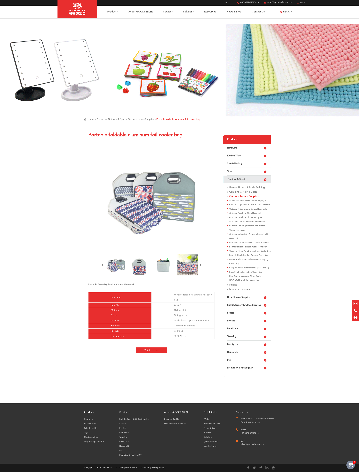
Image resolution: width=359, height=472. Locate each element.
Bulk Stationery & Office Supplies (244, 305)
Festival (231, 321)
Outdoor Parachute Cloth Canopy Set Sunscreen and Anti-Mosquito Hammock (247, 219)
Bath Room (233, 329)
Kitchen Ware (234, 156)
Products (112, 12)
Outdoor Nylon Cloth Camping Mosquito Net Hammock (249, 236)
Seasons (231, 313)
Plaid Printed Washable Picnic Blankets (246, 276)
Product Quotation (212, 424)
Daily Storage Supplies (238, 297)
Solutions (188, 12)
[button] (102, 265)
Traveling (231, 336)
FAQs (206, 419)
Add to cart (152, 350)
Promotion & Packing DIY (240, 368)
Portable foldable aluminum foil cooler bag (178, 119)
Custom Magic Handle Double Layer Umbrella (249, 205)
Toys (229, 171)
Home (91, 119)
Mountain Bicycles (239, 289)
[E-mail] (355, 303)
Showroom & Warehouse (175, 424)
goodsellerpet (210, 446)
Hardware (232, 148)
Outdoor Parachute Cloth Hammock (245, 213)
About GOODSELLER (140, 12)
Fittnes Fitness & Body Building (247, 187)
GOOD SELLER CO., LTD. (107, 468)
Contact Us (258, 12)
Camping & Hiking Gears (243, 192)
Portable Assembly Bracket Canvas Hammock (249, 243)
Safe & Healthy (234, 164)
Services (168, 12)
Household (232, 352)
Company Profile (171, 419)
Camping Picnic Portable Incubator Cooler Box (250, 251)
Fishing (233, 285)
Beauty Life (232, 344)
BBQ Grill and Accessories (244, 280)
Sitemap (145, 468)
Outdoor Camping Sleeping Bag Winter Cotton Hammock (247, 228)
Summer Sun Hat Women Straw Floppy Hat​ (248, 201)
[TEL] (355, 310)
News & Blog (233, 12)
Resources (210, 12)
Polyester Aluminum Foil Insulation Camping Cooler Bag (248, 261)
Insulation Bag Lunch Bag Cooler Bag (245, 272)
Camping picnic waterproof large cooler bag (249, 268)
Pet (229, 360)
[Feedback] (355, 317)
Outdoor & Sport (117, 119)
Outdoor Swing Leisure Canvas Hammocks (248, 209)
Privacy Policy (158, 468)
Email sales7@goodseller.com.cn (252, 442)
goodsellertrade (211, 442)
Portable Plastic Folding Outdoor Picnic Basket (249, 255)
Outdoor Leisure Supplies (141, 119)
